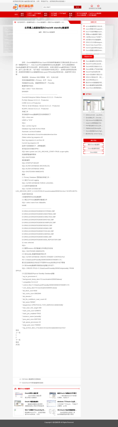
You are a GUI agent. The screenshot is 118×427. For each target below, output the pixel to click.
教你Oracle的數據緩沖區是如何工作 (95, 82)
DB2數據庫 (93, 15)
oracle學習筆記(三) (92, 80)
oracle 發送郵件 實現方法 (94, 74)
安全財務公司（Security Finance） (95, 117)
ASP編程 (54, 13)
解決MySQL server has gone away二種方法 (95, 133)
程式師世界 (21, 22)
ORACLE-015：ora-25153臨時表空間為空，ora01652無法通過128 (95, 115)
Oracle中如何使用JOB (93, 72)
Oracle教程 (93, 152)
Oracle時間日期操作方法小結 (95, 66)
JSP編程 (54, 15)
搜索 (77, 7)
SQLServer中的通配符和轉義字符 (95, 120)
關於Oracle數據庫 (54, 22)
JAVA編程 (37, 13)
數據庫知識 (70, 15)
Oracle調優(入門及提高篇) (94, 69)
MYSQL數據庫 (82, 13)
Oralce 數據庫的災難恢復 (32, 379)
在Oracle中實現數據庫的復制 (33, 383)
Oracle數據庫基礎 (94, 148)
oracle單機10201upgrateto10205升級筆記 (99, 29)
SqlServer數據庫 (95, 13)
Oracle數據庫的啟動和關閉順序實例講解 (95, 85)
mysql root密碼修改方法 (93, 123)
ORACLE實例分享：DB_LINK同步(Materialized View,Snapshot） (95, 77)
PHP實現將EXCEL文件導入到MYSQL (95, 125)
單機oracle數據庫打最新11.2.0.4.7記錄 (98, 34)
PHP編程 (63, 13)
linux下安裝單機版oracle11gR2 (96, 31)
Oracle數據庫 (81, 15)
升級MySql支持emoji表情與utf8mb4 (95, 128)
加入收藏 (98, 8)
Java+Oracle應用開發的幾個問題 (95, 88)
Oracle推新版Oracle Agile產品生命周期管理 (95, 131)
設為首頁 (92, 8)
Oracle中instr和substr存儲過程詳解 (95, 64)
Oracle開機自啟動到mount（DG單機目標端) (100, 50)
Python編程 (31, 15)
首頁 (16, 14)
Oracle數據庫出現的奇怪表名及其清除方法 (95, 61)
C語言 (29, 13)
